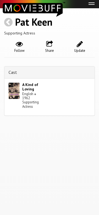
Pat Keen (34, 21)
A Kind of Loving (30, 87)
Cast (13, 72)
